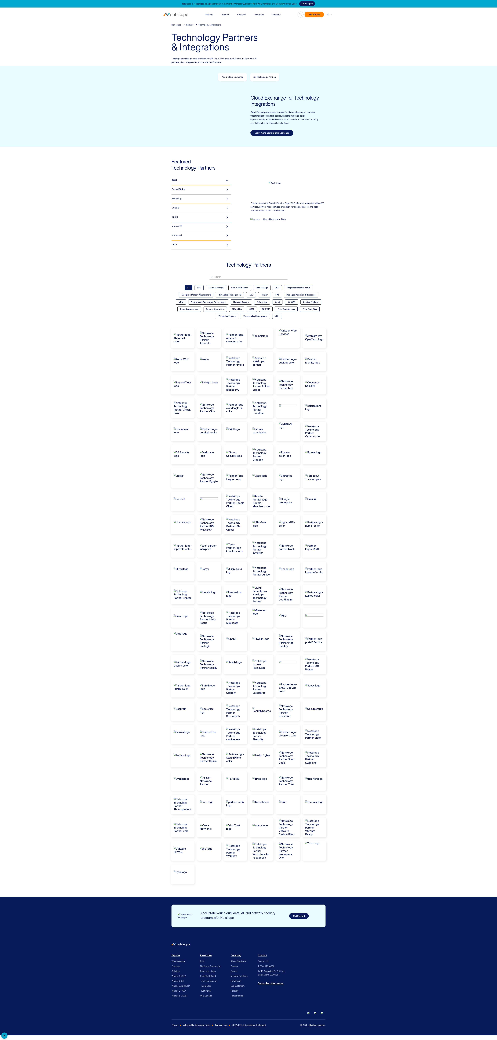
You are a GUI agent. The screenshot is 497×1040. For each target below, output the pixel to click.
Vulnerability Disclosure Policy (197, 1025)
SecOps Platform (310, 302)
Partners (189, 25)
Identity (264, 295)
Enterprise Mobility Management (196, 295)
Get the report (307, 4)
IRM (277, 295)
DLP (277, 288)
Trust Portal (205, 990)
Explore (175, 955)
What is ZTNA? (178, 990)
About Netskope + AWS (274, 219)
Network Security (241, 302)
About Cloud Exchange (232, 77)
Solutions (241, 14)
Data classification (239, 288)
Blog (202, 961)
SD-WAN (291, 302)
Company (276, 14)
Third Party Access (286, 309)
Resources (259, 14)
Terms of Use (221, 1025)
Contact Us (263, 961)
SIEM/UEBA (237, 309)
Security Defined (208, 976)
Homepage (176, 25)
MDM (181, 302)
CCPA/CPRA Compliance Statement (249, 1025)
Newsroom (236, 981)
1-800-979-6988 (266, 966)
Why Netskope (178, 961)
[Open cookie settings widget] (4, 1035)
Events (234, 971)
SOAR (251, 309)
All (188, 288)
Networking (262, 302)
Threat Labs (205, 986)
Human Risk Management (229, 295)
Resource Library (208, 971)
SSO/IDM (266, 309)
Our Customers (238, 986)
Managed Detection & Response (300, 295)
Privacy (175, 1025)
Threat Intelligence (227, 316)
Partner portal (237, 995)
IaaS (251, 295)
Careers (234, 966)
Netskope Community (210, 966)
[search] (300, 13)
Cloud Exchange (216, 288)
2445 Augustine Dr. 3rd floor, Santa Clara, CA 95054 (271, 973)
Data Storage (262, 288)
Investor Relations (239, 976)
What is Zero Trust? (180, 986)
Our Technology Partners (264, 77)
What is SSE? (177, 981)
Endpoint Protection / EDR (298, 288)
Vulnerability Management (255, 316)
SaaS (277, 302)
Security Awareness (189, 309)
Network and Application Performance (208, 302)
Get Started (314, 14)
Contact (262, 955)
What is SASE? (178, 976)
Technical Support (208, 981)
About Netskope (238, 961)
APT (199, 288)
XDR (277, 316)
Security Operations (215, 309)
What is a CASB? (179, 995)
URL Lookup (206, 995)
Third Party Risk (310, 309)
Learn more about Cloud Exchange (271, 133)
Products (225, 14)
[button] (329, 14)
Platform (209, 14)
